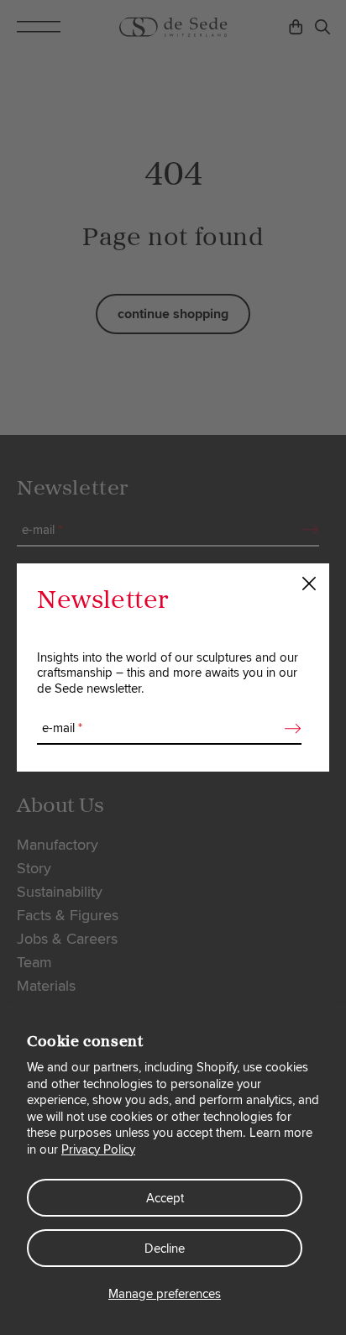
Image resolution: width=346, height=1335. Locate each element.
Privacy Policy (98, 1149)
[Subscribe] (288, 729)
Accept (165, 1198)
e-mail (62, 728)
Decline (164, 1248)
